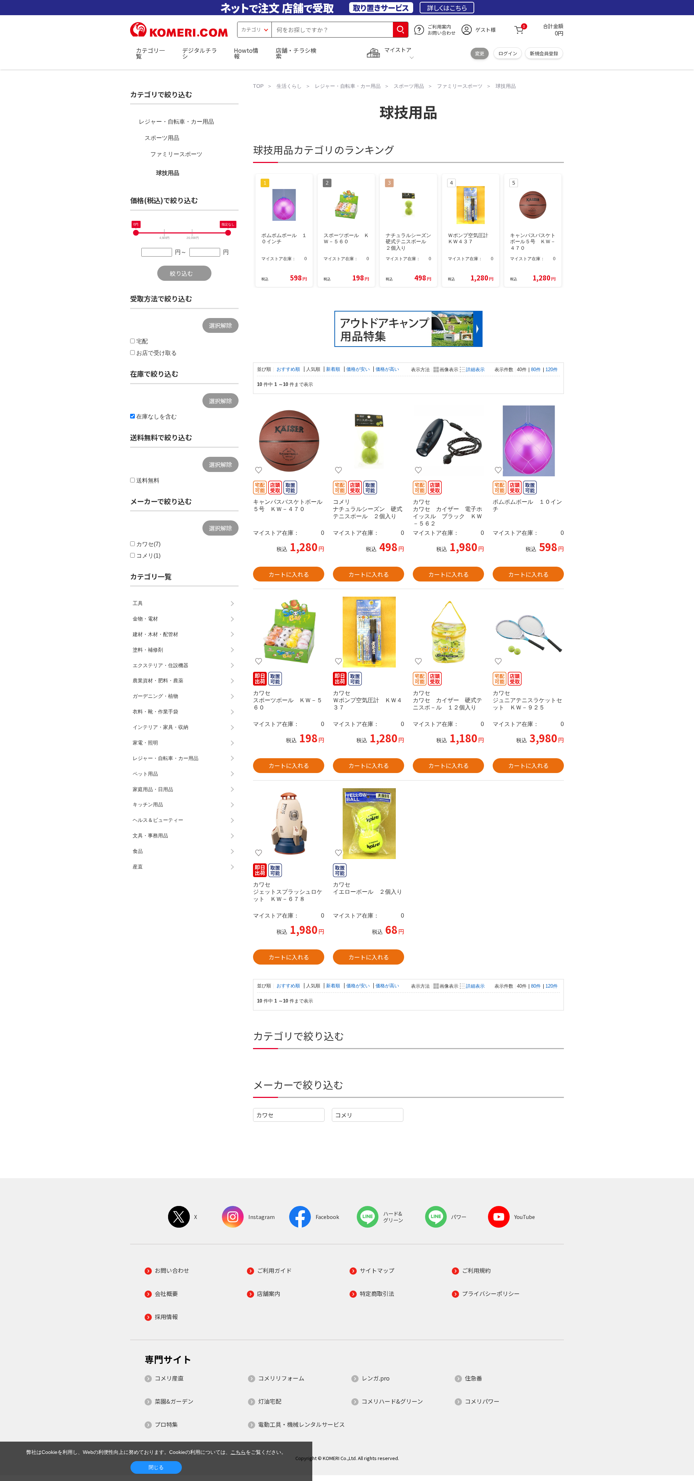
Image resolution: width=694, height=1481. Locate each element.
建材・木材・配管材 (155, 634)
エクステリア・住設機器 (160, 665)
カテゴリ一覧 (150, 53)
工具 (138, 603)
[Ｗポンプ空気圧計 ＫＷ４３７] (368, 632)
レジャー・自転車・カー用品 (176, 122)
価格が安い (358, 369)
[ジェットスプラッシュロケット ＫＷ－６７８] (288, 823)
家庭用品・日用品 (153, 789)
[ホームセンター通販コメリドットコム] (179, 34)
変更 (479, 53)
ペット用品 (145, 774)
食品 (138, 851)
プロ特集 (166, 1424)
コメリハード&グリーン (392, 1401)
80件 (536, 369)
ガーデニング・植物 (155, 696)
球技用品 (167, 173)
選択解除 (220, 325)
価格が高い (387, 369)
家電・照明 (145, 743)
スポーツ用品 (162, 138)
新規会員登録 (544, 53)
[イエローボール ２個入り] (368, 823)
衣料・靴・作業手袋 (155, 711)
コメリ (343, 1115)
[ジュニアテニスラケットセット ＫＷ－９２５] (528, 632)
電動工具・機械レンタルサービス (301, 1424)
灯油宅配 (269, 1401)
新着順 (334, 369)
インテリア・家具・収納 (160, 727)
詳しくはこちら (447, 7)
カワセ (265, 1115)
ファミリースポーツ (176, 154)
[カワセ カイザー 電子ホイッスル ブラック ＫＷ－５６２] (448, 441)
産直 (138, 867)
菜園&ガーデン (174, 1401)
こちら (238, 1452)
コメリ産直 (169, 1378)
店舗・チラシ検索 (296, 53)
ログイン (507, 53)
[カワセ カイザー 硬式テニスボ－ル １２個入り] (448, 632)
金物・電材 (145, 619)
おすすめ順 (289, 369)
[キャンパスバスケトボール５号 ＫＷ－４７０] (288, 441)
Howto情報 (246, 53)
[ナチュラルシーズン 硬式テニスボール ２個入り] (368, 441)
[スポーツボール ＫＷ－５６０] (288, 632)
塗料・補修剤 (148, 650)
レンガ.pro (375, 1378)
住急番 (473, 1378)
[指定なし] (228, 233)
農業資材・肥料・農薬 (158, 680)
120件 (551, 369)
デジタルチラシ (199, 53)
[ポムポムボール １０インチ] (528, 441)
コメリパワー (482, 1401)
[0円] (136, 233)
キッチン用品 (148, 804)
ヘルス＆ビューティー (158, 820)
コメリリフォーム (281, 1378)
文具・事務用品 (150, 835)
